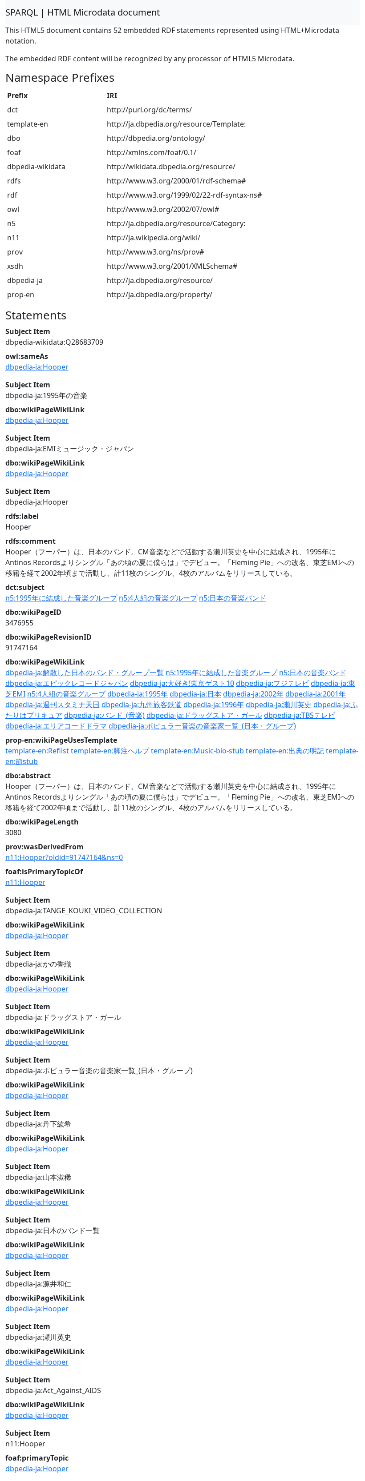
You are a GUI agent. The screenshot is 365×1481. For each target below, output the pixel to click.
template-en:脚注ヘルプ (110, 751)
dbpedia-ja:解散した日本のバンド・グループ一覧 (84, 672)
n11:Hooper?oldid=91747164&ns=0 (64, 857)
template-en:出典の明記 (285, 751)
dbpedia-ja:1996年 (213, 704)
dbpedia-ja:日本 (195, 694)
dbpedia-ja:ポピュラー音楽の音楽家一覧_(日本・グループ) (202, 726)
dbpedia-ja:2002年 (253, 694)
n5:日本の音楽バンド (232, 598)
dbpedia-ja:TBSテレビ (299, 715)
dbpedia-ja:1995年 (137, 694)
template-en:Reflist (37, 751)
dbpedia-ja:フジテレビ (272, 683)
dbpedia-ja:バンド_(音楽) (104, 715)
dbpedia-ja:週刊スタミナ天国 (52, 704)
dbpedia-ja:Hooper (37, 367)
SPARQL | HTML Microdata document (82, 12)
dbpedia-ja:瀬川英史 (279, 704)
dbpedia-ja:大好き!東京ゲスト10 (182, 683)
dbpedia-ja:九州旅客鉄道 (141, 704)
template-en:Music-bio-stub (197, 751)
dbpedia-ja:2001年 (315, 694)
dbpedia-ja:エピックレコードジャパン (66, 683)
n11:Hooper (25, 882)
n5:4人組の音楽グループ (158, 598)
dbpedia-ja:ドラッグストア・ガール (204, 715)
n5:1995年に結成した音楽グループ (61, 598)
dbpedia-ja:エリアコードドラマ (56, 726)
